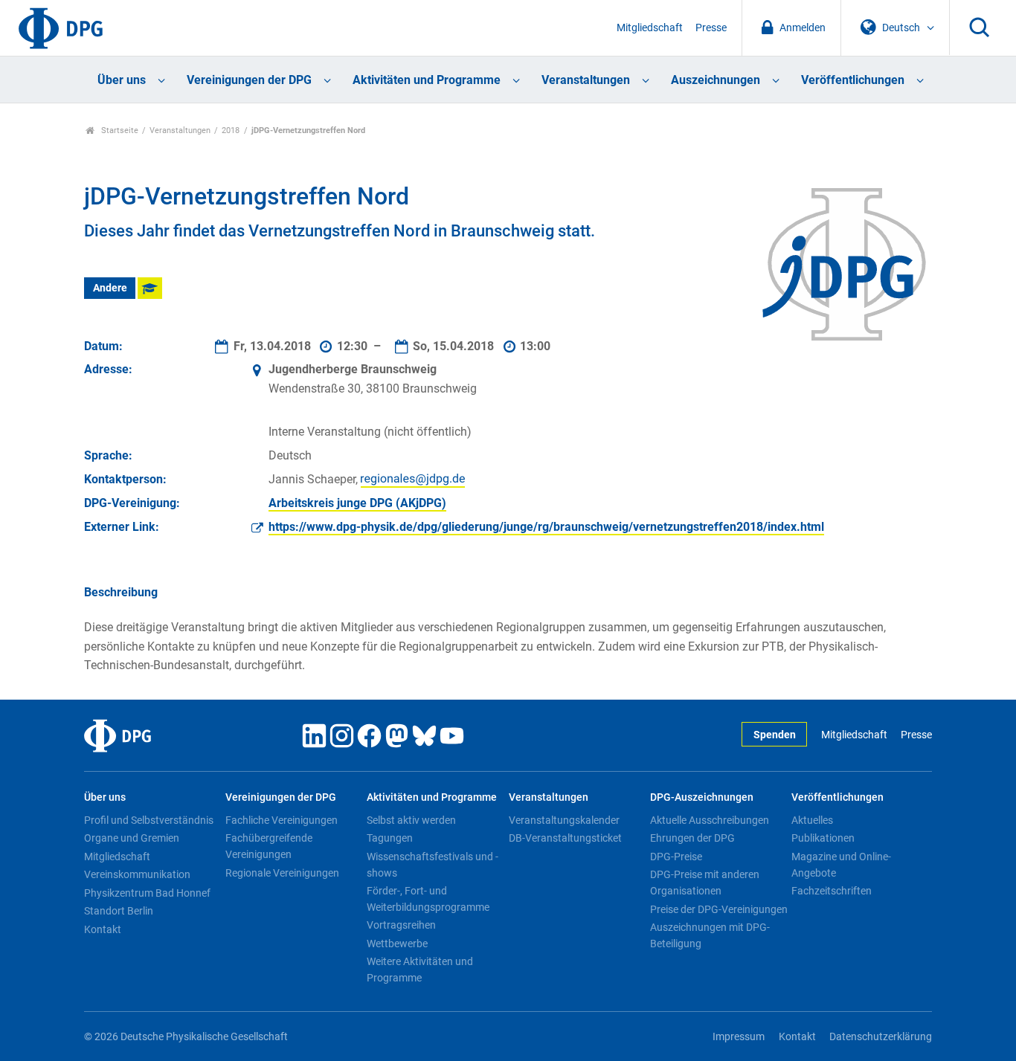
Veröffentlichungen (852, 80)
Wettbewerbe (397, 943)
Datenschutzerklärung (880, 1037)
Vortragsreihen (401, 925)
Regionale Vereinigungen (282, 873)
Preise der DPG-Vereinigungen (719, 909)
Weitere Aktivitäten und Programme (420, 969)
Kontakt (102, 929)
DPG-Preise (676, 856)
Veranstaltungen (585, 80)
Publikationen (823, 838)
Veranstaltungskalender (564, 820)
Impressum (739, 1037)
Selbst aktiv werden (411, 820)
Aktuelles (812, 820)
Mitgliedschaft (650, 28)
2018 (230, 130)
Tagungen (390, 838)
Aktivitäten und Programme (427, 80)
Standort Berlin (118, 911)
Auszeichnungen (715, 80)
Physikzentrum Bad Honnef (147, 893)
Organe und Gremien (131, 838)
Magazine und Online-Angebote (841, 865)
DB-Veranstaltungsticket (565, 838)
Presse (711, 28)
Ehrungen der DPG (692, 838)
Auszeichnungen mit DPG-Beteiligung (710, 935)
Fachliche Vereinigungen (281, 820)
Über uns (121, 80)
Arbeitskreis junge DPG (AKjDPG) (357, 503)
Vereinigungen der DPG (249, 80)
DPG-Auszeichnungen (701, 797)
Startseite (118, 130)
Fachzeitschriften (831, 891)
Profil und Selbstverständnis (148, 820)
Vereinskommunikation (137, 874)
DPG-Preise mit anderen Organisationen (704, 882)
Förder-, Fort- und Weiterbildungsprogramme (428, 899)
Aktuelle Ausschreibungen (709, 820)
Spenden (774, 735)
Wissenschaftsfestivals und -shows (432, 865)
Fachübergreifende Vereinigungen (268, 846)
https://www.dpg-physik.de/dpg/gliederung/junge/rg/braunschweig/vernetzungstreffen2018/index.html (546, 527)
